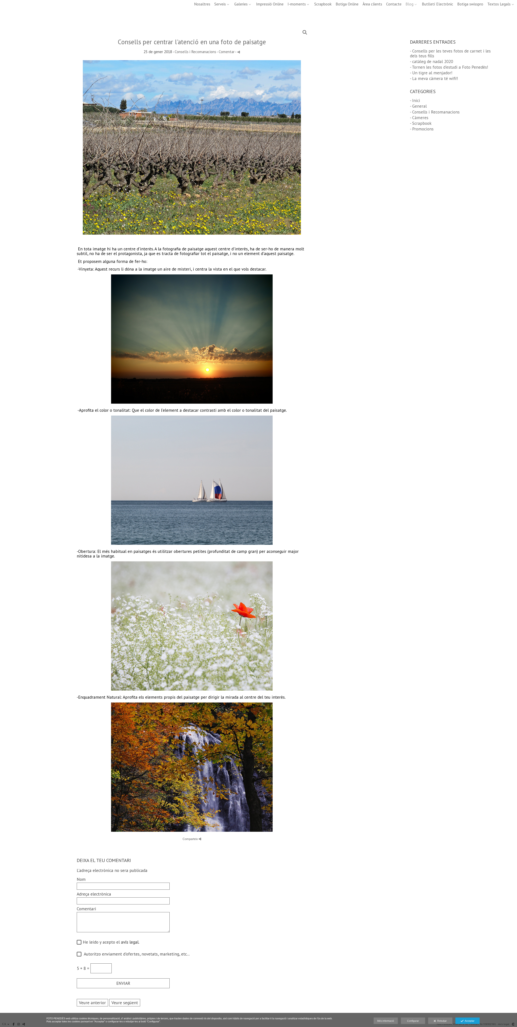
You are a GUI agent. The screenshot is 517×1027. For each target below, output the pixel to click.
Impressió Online (270, 4)
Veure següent (124, 1002)
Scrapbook (323, 4)
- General (418, 106)
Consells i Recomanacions (195, 51)
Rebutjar (441, 1021)
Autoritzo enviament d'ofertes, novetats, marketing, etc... (135, 954)
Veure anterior (92, 1002)
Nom (81, 879)
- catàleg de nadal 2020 (431, 61)
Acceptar (468, 1021)
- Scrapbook (421, 123)
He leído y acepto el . (109, 942)
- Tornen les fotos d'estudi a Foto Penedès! (449, 67)
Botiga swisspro (470, 4)
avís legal (130, 942)
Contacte (393, 4)
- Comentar (226, 51)
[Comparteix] (238, 52)
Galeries (241, 4)
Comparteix (191, 839)
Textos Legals (499, 4)
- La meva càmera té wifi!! (434, 78)
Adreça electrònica (94, 894)
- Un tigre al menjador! (431, 73)
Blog (409, 4)
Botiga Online (347, 4)
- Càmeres (419, 117)
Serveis (220, 4)
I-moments (297, 4)
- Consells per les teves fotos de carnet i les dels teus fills (450, 53)
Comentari (86, 908)
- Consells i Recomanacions (435, 112)
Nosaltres (202, 4)
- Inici (415, 100)
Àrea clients (372, 4)
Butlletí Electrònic (437, 4)
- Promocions (422, 129)
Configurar (413, 1021)
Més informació (385, 1021)
